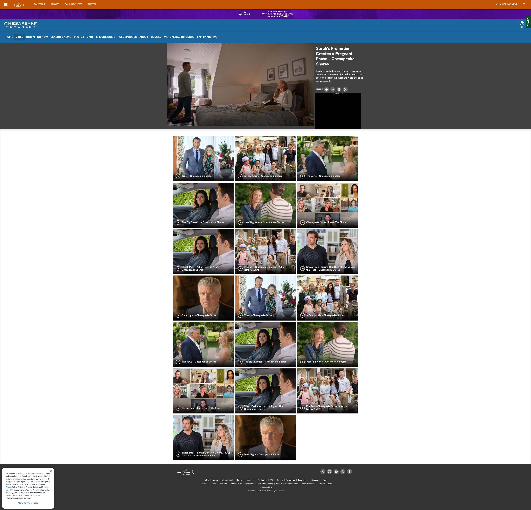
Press (324, 480)
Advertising (290, 480)
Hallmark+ (240, 480)
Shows (92, 4)
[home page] (19, 4)
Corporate (315, 480)
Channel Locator (506, 4)
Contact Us (262, 480)
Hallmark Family (227, 480)
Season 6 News (61, 37)
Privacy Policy (236, 484)
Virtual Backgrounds (179, 37)
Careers (280, 480)
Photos (79, 37)
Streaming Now (37, 37)
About (143, 37)
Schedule (39, 4)
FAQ (272, 480)
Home (9, 37)
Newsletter (223, 484)
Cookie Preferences (308, 484)
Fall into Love (73, 4)
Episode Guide (105, 37)
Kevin (319, 71)
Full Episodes (127, 37)
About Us (251, 480)
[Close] (51, 471)
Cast (90, 37)
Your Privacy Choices (289, 484)
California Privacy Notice (28, 487)
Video (20, 37)
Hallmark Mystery (211, 480)
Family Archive (207, 37)
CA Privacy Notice (265, 484)
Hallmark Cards (325, 484)
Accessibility (267, 487)
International (303, 480)
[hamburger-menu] (5, 4)
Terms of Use (250, 484)
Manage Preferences (28, 503)
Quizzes (156, 37)
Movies (55, 4)
